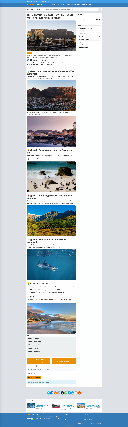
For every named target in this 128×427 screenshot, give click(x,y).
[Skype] (72, 393)
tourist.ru (36, 4)
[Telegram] (58, 393)
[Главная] (27, 9)
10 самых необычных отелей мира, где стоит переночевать (42, 405)
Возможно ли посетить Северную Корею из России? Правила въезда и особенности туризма (67, 406)
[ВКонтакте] (51, 393)
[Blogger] (76, 393)
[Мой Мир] (69, 393)
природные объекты (42, 365)
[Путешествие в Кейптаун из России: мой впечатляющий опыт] (51, 35)
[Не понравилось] (31, 369)
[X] (62, 393)
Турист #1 (48, 369)
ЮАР (30, 53)
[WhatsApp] (65, 393)
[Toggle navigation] (99, 5)
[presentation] (29, 406)
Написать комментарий (34, 377)
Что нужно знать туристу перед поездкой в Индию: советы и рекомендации (92, 405)
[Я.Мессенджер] (48, 393)
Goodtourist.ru (67, 425)
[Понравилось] (28, 369)
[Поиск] (95, 4)
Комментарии (31, 373)
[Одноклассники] (55, 393)
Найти (98, 19)
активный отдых (53, 365)
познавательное (32, 365)
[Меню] (28, 4)
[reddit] (79, 393)
